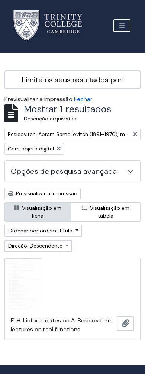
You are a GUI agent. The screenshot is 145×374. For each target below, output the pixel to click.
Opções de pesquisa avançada (64, 171)
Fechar (83, 99)
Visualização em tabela (108, 212)
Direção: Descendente (36, 245)
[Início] (52, 25)
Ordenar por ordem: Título (41, 230)
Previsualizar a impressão (45, 193)
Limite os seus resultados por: (72, 80)
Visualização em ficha (40, 212)
